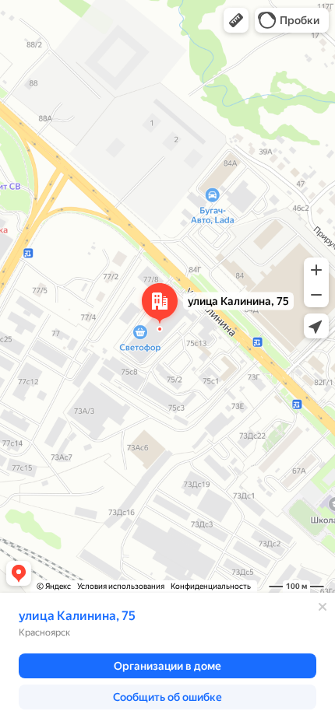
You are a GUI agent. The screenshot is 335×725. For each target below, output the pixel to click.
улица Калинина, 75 (77, 615)
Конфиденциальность (211, 586)
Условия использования (120, 586)
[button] (236, 20)
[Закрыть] (322, 607)
